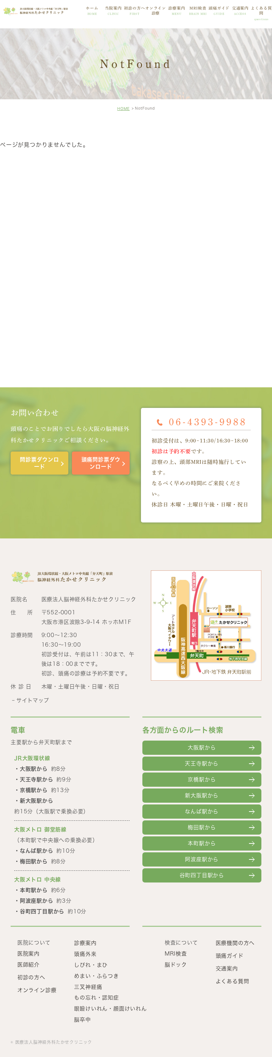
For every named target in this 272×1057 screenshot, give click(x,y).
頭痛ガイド (219, 10)
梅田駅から (202, 827)
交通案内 (240, 10)
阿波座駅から (202, 859)
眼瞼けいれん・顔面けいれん (110, 1008)
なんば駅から (202, 811)
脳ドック (176, 964)
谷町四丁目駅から (202, 875)
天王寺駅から (202, 763)
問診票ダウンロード (39, 463)
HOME (123, 108)
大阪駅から (202, 747)
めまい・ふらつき (96, 976)
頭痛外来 (85, 954)
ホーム (92, 10)
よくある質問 (261, 13)
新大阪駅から (202, 795)
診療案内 (176, 10)
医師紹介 (28, 964)
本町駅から (202, 843)
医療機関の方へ (235, 943)
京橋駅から (202, 779)
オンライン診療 (155, 10)
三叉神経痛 (88, 986)
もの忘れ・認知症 (96, 997)
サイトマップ (32, 700)
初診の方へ (134, 10)
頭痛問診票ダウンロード (101, 463)
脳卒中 (82, 1019)
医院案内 (28, 953)
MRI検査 (197, 10)
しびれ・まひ (91, 965)
